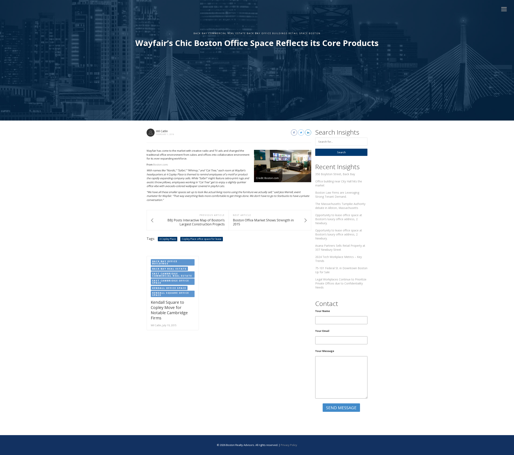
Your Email (322, 331)
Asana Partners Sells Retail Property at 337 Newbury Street (340, 248)
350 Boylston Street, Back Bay (335, 174)
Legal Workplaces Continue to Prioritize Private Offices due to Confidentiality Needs (340, 283)
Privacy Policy (289, 445)
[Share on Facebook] (294, 132)
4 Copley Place (167, 239)
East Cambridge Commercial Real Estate (172, 274)
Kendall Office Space (169, 287)
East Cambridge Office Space (170, 281)
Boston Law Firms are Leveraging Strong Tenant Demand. (337, 194)
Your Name (322, 311)
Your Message (324, 351)
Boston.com (160, 164)
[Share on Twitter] (301, 132)
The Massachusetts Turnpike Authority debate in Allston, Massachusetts (340, 206)
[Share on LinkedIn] (308, 132)
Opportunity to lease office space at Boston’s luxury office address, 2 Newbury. (338, 219)
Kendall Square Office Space (170, 294)
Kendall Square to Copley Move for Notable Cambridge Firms (169, 310)
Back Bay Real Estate (169, 268)
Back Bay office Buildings (164, 262)
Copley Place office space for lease (201, 239)
